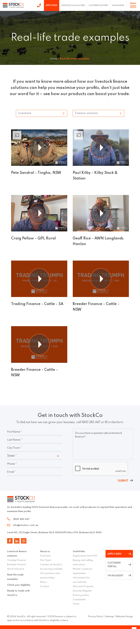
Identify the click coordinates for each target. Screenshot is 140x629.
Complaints (79, 599)
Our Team (45, 560)
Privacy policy (81, 595)
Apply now (114, 553)
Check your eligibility (18, 585)
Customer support (98, 5)
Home (53, 59)
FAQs (76, 604)
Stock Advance (15, 569)
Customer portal (114, 564)
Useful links (79, 551)
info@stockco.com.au (25, 525)
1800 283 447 (39, 5)
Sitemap (109, 617)
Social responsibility (51, 569)
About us (45, 551)
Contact (44, 586)
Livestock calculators (73, 5)
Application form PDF (85, 556)
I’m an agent (118, 5)
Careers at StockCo (51, 564)
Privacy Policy (95, 617)
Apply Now (51, 5)
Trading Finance (16, 560)
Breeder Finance (16, 564)
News (43, 582)
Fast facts (45, 556)
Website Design (124, 617)
